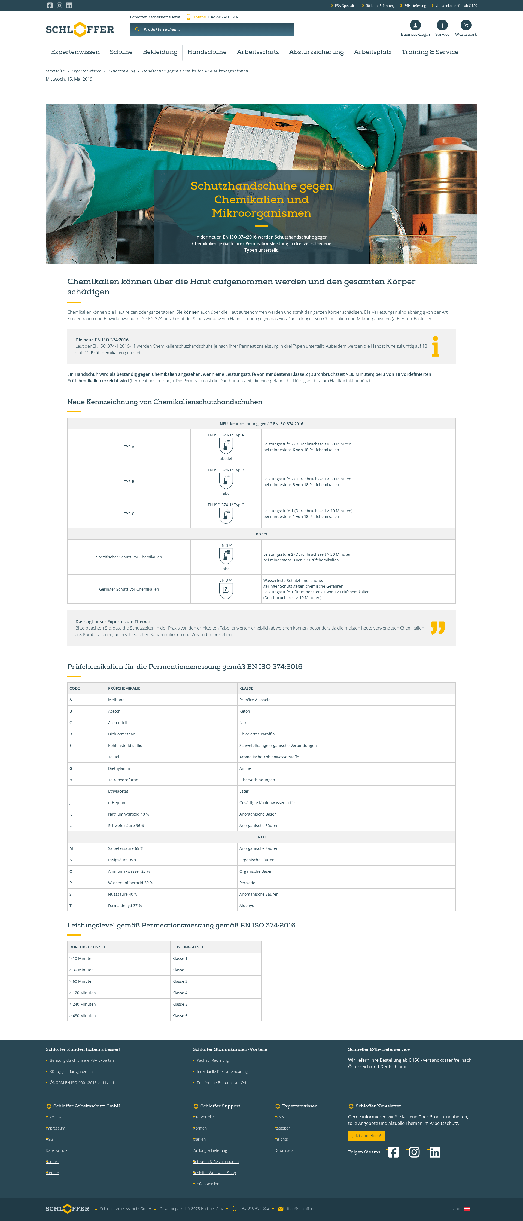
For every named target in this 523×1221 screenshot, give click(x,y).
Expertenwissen (75, 53)
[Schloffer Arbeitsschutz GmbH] (80, 29)
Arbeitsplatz (373, 53)
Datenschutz (56, 1150)
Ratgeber (282, 1128)
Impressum (55, 1128)
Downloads (284, 1150)
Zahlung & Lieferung (210, 1150)
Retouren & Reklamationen (216, 1161)
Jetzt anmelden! (366, 1135)
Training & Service (430, 53)
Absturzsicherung (316, 53)
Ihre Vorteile (203, 1116)
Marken (199, 1139)
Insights (281, 1139)
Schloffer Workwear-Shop (214, 1172)
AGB (49, 1139)
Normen (200, 1128)
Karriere (52, 1172)
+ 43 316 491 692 (215, 17)
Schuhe (121, 53)
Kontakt (52, 1161)
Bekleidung (160, 53)
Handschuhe (207, 53)
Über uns (54, 1116)
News (279, 1116)
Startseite (55, 71)
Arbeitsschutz (258, 53)
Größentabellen (206, 1183)
